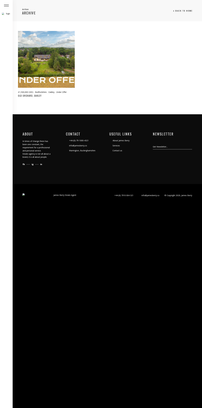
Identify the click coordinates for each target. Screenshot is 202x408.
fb (24, 164)
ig (33, 164)
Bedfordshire (41, 92)
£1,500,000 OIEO (25, 92)
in (41, 164)
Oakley (51, 92)
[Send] (191, 147)
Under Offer (61, 92)
